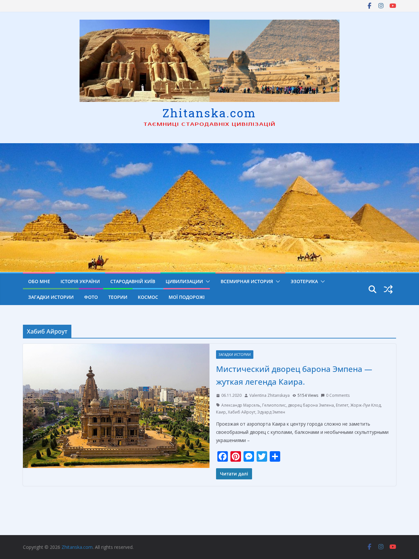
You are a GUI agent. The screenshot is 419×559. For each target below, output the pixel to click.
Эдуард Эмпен (271, 412)
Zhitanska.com (209, 112)
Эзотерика (304, 281)
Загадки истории (51, 297)
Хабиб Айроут (241, 412)
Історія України (80, 281)
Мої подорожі (187, 297)
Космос (148, 297)
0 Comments (338, 395)
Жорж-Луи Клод (365, 405)
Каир (221, 412)
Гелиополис (274, 405)
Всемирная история (247, 281)
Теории (117, 297)
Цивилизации (184, 281)
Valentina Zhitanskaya (269, 395)
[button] (206, 281)
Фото (91, 297)
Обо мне (39, 281)
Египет (342, 405)
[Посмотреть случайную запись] (388, 289)
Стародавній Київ (132, 281)
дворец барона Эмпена (311, 405)
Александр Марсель (240, 405)
